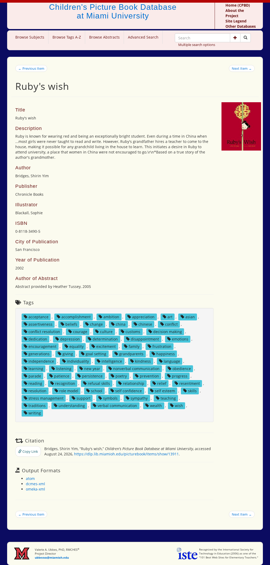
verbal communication (117, 405)
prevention (149, 376)
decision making (167, 331)
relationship (133, 383)
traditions (37, 405)
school (96, 390)
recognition (65, 383)
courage (80, 331)
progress (179, 376)
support (83, 398)
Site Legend (236, 21)
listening (63, 368)
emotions (180, 339)
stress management (46, 398)
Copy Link (30, 451)
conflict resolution (44, 331)
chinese (145, 324)
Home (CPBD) (237, 5)
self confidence (128, 390)
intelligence (112, 361)
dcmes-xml (35, 483)
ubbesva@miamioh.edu (52, 557)
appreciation (143, 316)
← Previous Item (31, 68)
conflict (171, 324)
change (96, 324)
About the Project (234, 13)
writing (34, 412)
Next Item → (242, 68)
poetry (121, 376)
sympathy (139, 398)
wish (179, 405)
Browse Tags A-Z (66, 37)
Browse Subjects (29, 37)
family (134, 346)
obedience (181, 368)
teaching (168, 398)
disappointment (145, 339)
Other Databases (240, 26)
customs (133, 331)
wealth (156, 405)
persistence (92, 376)
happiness (165, 353)
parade (34, 376)
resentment (189, 383)
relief (161, 383)
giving (67, 353)
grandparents (131, 353)
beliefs (71, 324)
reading (35, 383)
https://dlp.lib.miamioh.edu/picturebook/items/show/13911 (126, 453)
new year (92, 368)
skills (192, 390)
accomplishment (76, 316)
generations (39, 353)
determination (105, 339)
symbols (110, 398)
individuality (78, 361)
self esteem (165, 390)
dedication (37, 339)
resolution (37, 390)
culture (106, 331)
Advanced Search (143, 37)
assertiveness (40, 324)
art (169, 316)
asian (190, 316)
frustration (161, 346)
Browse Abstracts (104, 37)
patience (61, 376)
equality (76, 346)
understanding (72, 405)
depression (70, 339)
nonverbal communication (136, 368)
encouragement (42, 346)
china (121, 324)
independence (41, 361)
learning (35, 368)
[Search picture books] (245, 37)
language (172, 361)
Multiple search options (196, 44)
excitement (106, 346)
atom (30, 478)
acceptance (38, 316)
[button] (235, 37)
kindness (143, 361)
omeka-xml (35, 489)
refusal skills (99, 383)
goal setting (96, 353)
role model (68, 390)
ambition (111, 316)
